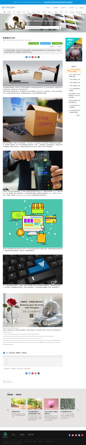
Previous (8, 410)
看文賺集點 (55, 7)
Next (78, 410)
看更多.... (79, 115)
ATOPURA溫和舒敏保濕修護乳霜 (74, 89)
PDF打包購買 (34, 43)
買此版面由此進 (76, 51)
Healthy (9, 12)
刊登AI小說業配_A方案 (74, 85)
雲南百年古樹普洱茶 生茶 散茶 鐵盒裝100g (74, 101)
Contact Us (40, 441)
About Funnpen (5, 441)
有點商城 (48, 7)
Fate (66, 12)
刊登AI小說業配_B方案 (74, 82)
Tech (24, 12)
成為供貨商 (71, 7)
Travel (33, 12)
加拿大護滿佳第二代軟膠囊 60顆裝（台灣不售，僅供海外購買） (73, 95)
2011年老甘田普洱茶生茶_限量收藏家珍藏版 (73, 111)
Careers (12, 441)
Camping (71, 12)
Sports (38, 12)
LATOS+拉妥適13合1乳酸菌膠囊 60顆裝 (74, 75)
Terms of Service (28, 441)
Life (14, 12)
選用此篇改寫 (58, 43)
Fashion (56, 12)
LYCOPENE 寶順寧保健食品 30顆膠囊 (75, 70)
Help (35, 441)
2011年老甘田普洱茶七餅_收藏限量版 (74, 106)
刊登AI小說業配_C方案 (74, 79)
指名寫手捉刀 (46, 43)
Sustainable (79, 12)
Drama (61, 12)
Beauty (19, 12)
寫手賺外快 (63, 7)
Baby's (50, 12)
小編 (60, 330)
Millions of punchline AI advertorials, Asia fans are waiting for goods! (43, 2)
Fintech (44, 12)
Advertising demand (49, 441)
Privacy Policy (19, 441)
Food (28, 12)
